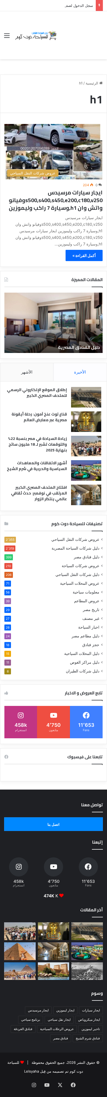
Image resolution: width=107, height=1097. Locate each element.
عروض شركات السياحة (80, 566)
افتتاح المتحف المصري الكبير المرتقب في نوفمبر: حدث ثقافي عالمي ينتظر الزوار (39, 493)
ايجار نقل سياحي (59, 1019)
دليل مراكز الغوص (84, 662)
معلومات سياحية (86, 592)
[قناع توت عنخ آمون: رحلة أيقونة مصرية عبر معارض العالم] (86, 421)
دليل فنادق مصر (86, 557)
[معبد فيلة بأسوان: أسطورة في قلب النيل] (53, 971)
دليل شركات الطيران (82, 671)
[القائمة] (7, 37)
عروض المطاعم (86, 601)
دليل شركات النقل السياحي (77, 574)
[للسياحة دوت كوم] (36, 35)
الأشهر (26, 372)
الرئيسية (92, 83)
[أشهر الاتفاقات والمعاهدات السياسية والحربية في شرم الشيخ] (86, 470)
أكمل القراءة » (84, 255)
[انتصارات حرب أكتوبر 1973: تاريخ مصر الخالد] (87, 971)
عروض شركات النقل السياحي (75, 539)
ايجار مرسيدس (38, 1010)
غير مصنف (90, 618)
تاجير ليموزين (90, 1029)
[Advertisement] (80, 31)
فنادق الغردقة (23, 1029)
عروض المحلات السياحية (79, 583)
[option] (53, 323)
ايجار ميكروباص (89, 1019)
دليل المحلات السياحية (81, 653)
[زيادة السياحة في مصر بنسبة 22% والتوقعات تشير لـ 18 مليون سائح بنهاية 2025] (86, 446)
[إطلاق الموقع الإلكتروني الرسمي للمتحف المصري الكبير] (86, 397)
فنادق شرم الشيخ (88, 1038)
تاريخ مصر (91, 609)
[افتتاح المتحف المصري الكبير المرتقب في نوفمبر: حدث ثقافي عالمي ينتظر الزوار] (86, 495)
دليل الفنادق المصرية (79, 347)
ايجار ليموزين (65, 1010)
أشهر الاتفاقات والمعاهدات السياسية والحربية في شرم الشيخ (37, 465)
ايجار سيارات (91, 1010)
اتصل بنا (53, 824)
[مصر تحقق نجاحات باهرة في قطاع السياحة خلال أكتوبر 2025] (20, 971)
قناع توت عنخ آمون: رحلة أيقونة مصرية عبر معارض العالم (39, 417)
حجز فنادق (90, 645)
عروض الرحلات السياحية (57, 1029)
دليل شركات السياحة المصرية (75, 548)
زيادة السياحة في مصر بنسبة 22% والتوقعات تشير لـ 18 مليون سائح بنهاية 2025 (37, 444)
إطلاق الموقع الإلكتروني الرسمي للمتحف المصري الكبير (37, 392)
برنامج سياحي (30, 1019)
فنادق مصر (60, 1038)
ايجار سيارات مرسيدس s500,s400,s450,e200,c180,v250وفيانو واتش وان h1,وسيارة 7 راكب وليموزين (56, 200)
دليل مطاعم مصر (85, 636)
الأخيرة (80, 372)
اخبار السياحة (88, 627)
